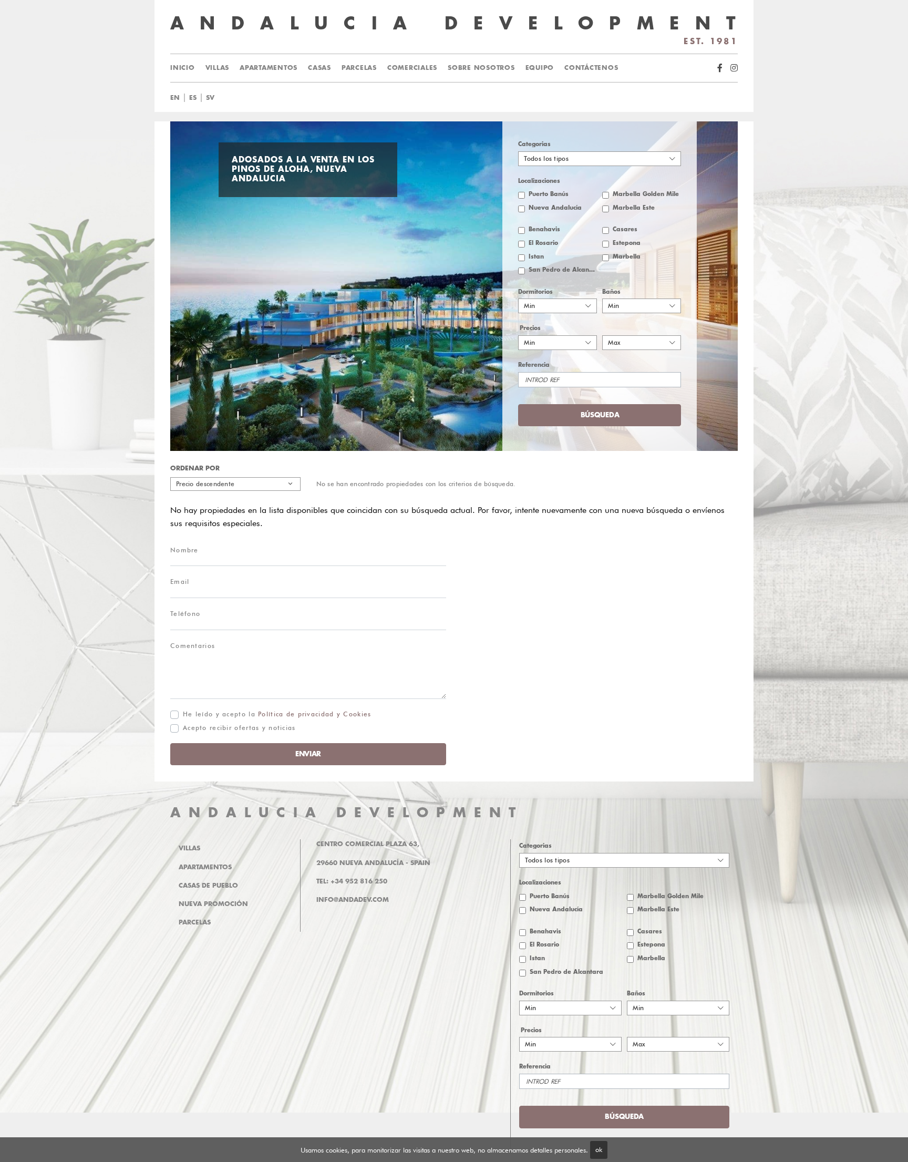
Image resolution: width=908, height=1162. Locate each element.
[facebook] (720, 68)
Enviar (308, 753)
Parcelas (359, 68)
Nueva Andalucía (555, 208)
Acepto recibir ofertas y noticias (239, 728)
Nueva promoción (213, 904)
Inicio (182, 68)
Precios (530, 328)
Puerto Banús (549, 194)
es (193, 98)
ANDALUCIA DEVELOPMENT (346, 812)
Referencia (534, 365)
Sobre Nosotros (481, 68)
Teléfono (185, 614)
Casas (319, 68)
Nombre (184, 550)
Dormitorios (535, 292)
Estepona (627, 243)
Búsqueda (472, 98)
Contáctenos (591, 68)
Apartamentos (268, 68)
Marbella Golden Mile (646, 194)
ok (598, 1149)
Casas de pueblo (208, 885)
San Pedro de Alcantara (563, 270)
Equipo (539, 68)
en (175, 98)
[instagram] (734, 68)
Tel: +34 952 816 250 (351, 881)
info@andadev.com (352, 900)
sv (210, 98)
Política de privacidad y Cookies (314, 714)
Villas (217, 68)
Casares (625, 229)
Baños (611, 292)
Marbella (627, 257)
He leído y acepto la (277, 714)
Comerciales (412, 68)
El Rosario (543, 243)
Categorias (534, 144)
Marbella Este (634, 208)
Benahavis (544, 229)
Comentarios (192, 646)
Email (179, 581)
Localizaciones (539, 181)
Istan (536, 257)
